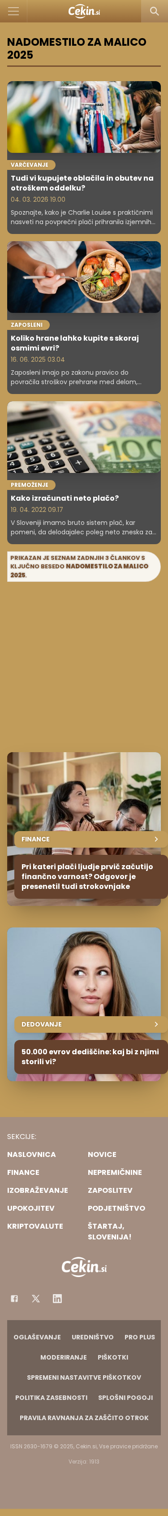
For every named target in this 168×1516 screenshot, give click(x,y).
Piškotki (113, 1357)
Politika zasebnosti (51, 1397)
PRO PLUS (140, 1337)
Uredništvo (93, 1337)
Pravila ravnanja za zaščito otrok (84, 1417)
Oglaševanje (37, 1337)
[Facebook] (14, 1298)
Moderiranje (63, 1357)
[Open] (13, 11)
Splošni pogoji (125, 1397)
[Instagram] (57, 1298)
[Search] (154, 11)
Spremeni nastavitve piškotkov (84, 1377)
